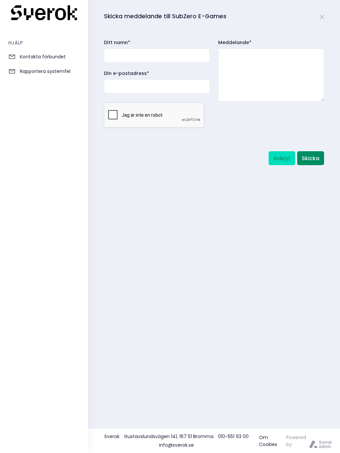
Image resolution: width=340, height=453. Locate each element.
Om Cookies (268, 441)
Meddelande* (234, 42)
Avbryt (282, 158)
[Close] (322, 16)
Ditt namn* (117, 42)
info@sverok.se (176, 445)
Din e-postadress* (126, 73)
